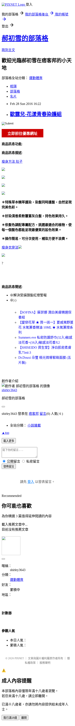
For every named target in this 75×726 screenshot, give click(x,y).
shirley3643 (9, 390)
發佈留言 (8, 466)
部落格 (15, 91)
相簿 (13, 86)
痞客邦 (34, 413)
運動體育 (35, 78)
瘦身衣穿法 (10, 247)
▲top (5, 433)
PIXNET (19, 658)
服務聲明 (45, 662)
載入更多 (8, 440)
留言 (43, 413)
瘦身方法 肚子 (12, 161)
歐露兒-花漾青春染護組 (36, 114)
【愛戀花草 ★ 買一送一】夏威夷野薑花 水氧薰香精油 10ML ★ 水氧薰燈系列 (45, 327)
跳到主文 (8, 50)
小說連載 (34, 425)
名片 (13, 96)
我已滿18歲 (10, 717)
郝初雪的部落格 (25, 38)
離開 (24, 717)
